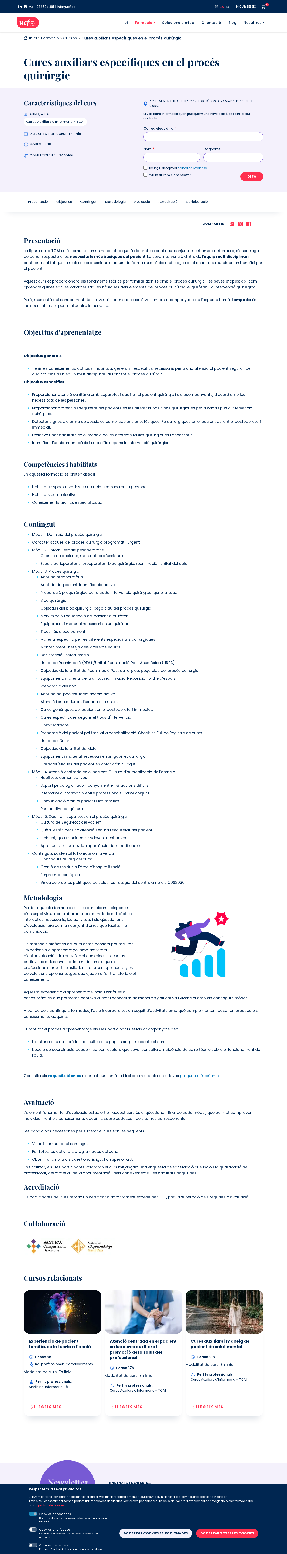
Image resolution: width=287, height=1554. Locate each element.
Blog (232, 22)
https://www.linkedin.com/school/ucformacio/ (20, 6)
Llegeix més (48, 1406)
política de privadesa (192, 168)
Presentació (38, 201)
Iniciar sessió (246, 6)
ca (222, 7)
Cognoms (211, 149)
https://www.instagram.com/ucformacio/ (25, 6)
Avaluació (142, 201)
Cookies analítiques (54, 1529)
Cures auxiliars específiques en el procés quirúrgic (132, 38)
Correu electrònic (158, 128)
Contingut (88, 201)
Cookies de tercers (53, 1545)
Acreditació (168, 201)
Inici (124, 22)
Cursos (70, 38)
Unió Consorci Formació (28, 23)
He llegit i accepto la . (178, 168)
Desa (251, 176)
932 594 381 (45, 7)
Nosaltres (253, 22)
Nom (147, 149)
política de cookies (51, 1505)
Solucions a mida (178, 22)
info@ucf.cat (67, 7)
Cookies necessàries (55, 1514)
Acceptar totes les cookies (227, 1533)
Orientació (211, 22)
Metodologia (115, 201)
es (228, 7)
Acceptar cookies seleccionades (156, 1533)
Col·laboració (197, 201)
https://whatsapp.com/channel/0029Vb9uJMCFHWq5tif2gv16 (31, 6)
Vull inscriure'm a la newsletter (170, 175)
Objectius (64, 201)
